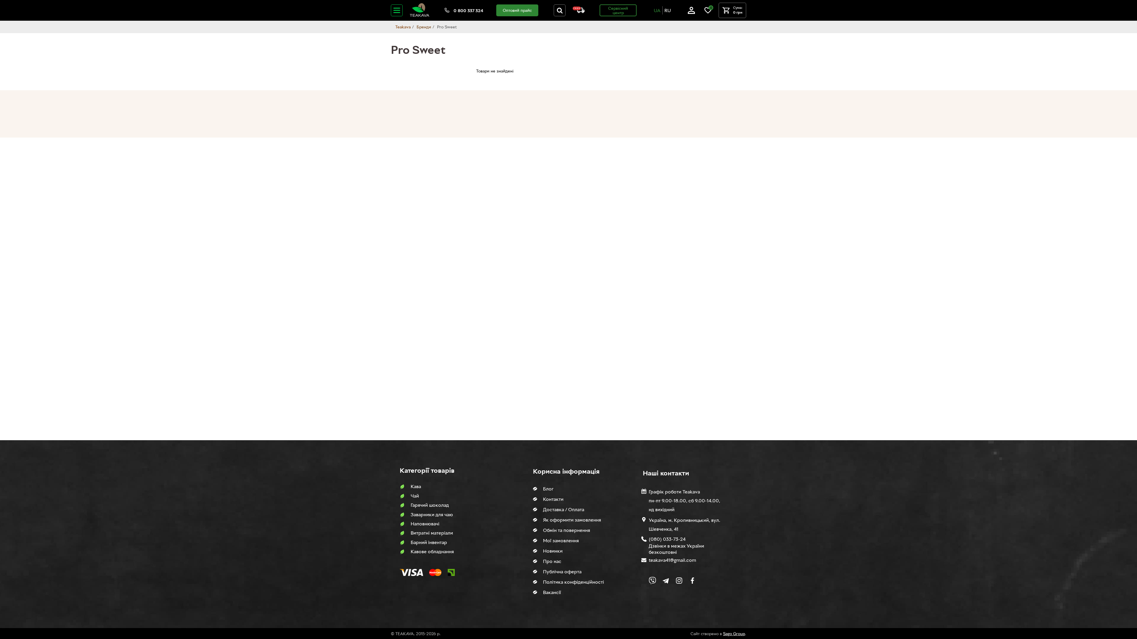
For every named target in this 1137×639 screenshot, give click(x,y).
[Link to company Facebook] (692, 580)
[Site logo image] (419, 15)
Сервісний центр (618, 10)
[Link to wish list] (708, 12)
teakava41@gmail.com (672, 560)
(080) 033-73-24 (667, 539)
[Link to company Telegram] (665, 580)
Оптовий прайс (517, 10)
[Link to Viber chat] (652, 580)
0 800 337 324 (468, 10)
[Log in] (691, 12)
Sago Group (734, 633)
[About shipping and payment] (578, 11)
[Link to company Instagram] (679, 580)
